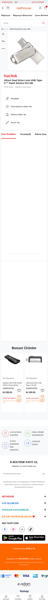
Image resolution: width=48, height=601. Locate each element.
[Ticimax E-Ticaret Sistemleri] (24, 591)
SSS (16, 2)
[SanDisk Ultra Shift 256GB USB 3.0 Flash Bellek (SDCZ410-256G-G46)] (12, 364)
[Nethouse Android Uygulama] (12, 538)
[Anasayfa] (4, 29)
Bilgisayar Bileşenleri (22, 15)
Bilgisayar (5, 15)
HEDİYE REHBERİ (38, 2)
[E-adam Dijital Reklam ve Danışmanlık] (24, 584)
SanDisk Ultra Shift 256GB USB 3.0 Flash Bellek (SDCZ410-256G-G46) (12, 384)
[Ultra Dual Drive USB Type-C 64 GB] (36, 364)
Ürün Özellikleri (8, 134)
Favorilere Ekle (19, 390)
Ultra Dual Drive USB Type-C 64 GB (33, 384)
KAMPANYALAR (7, 2)
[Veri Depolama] (7, 29)
